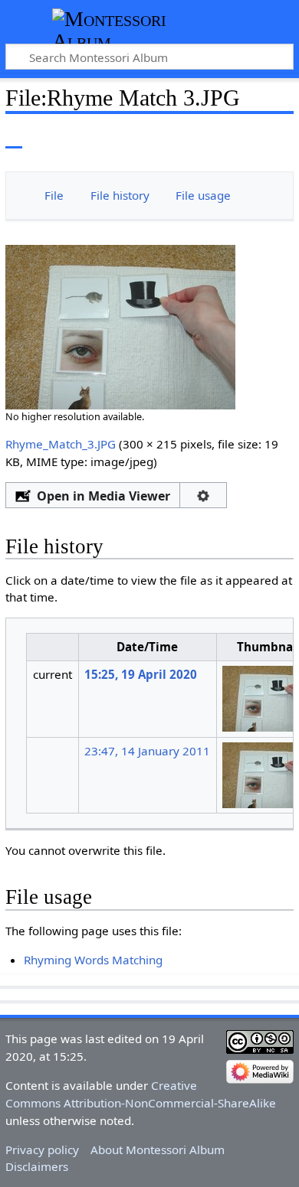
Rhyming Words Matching (93, 959)
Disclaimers (36, 1166)
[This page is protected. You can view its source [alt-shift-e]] (217, 137)
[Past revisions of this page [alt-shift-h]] (245, 137)
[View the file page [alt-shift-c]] (13, 137)
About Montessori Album (157, 1149)
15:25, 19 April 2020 (140, 674)
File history (120, 195)
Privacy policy (42, 1149)
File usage (203, 195)
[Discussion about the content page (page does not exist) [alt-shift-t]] (48, 137)
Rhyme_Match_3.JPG (60, 444)
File (54, 195)
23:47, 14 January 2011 (147, 750)
